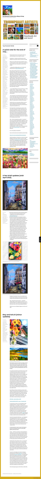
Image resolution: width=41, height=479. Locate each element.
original (5, 89)
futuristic (7, 76)
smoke (3, 100)
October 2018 (31, 119)
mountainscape (5, 88)
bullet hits (6, 67)
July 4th (5, 82)
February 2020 (32, 111)
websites (4, 106)
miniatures (4, 86)
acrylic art (4, 323)
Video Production (32, 146)
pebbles (6, 93)
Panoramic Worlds (16, 127)
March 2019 (31, 116)
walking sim (4, 222)
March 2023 (31, 91)
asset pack (4, 64)
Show (40, 239)
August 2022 (31, 95)
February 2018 (32, 124)
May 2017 (31, 131)
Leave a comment (5, 108)
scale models (6, 98)
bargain (6, 326)
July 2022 (31, 96)
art (4, 217)
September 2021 (32, 100)
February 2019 (32, 117)
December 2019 (32, 113)
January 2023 (32, 92)
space (6, 100)
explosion (5, 73)
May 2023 (31, 90)
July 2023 (31, 89)
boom (7, 66)
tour (3, 221)
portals (3, 94)
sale (6, 97)
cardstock (4, 69)
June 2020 (31, 109)
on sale (6, 332)
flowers (5, 75)
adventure (4, 60)
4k (4, 58)
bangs (3, 66)
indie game (4, 329)
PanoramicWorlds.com (13, 215)
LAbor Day (4, 83)
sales (3, 335)
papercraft (4, 92)
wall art (6, 340)
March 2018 (31, 123)
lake (5, 84)
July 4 (3, 82)
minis (6, 86)
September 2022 (32, 94)
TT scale (4, 104)
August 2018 (31, 120)
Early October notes (32, 52)
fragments (4, 76)
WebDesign (31, 147)
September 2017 (32, 127)
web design (4, 105)
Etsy (30, 140)
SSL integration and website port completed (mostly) (34, 63)
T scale (6, 103)
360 (3, 216)
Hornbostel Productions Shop (34, 143)
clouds (5, 70)
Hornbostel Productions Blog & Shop (13, 16)
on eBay (23, 412)
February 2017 (32, 133)
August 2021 (31, 101)
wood (6, 106)
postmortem (4, 95)
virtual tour (5, 221)
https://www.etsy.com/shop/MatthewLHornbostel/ (18, 135)
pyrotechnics (4, 97)
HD (7, 77)
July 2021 (31, 102)
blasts (5, 66)
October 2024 (32, 84)
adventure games (5, 62)
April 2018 (31, 122)
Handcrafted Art (5, 215)
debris (3, 72)
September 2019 (32, 114)
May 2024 (31, 85)
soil (5, 100)
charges (7, 69)
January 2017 (31, 134)
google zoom (32, 62)
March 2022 (31, 97)
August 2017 (31, 128)
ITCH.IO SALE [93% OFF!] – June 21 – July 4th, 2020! (18, 401)
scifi (7, 99)
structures (4, 103)
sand (3, 98)
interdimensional (5, 81)
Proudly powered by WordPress (17, 473)
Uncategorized (32, 145)
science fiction (4, 99)
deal (6, 71)
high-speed (4, 78)
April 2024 (31, 86)
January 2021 (32, 105)
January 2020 (32, 112)
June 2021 (31, 103)
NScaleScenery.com (18, 139)
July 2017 (31, 129)
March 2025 (31, 83)
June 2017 (31, 130)
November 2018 (32, 118)
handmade (4, 219)
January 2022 (32, 98)
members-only (32, 144)
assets (5, 65)
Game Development (32, 141)
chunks (3, 70)
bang (7, 65)
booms (3, 67)
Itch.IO (5, 330)
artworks (4, 326)
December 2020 (32, 106)
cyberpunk (4, 71)
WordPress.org (32, 155)
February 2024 (32, 87)
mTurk (6, 219)
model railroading (5, 87)
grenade (5, 77)
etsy (3, 73)
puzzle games (4, 334)
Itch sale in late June (18, 454)
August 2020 (31, 108)
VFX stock (6, 104)
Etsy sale (20, 453)
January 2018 (31, 125)
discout (7, 72)
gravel (3, 77)
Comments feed (32, 154)
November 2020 (32, 107)
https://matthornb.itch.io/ (20, 68)
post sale (6, 94)
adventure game (5, 61)
